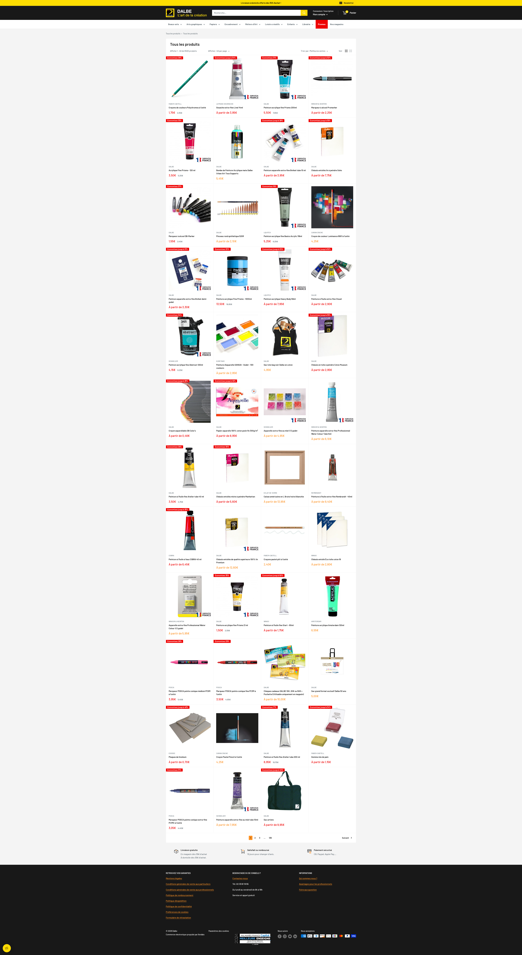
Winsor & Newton (319, 104)
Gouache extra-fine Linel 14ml (229, 107)
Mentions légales (174, 878)
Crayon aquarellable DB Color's (182, 430)
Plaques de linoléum (177, 757)
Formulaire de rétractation (178, 917)
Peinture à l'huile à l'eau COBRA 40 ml (185, 559)
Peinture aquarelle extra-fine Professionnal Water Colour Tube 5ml (330, 432)
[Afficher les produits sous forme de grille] (346, 51)
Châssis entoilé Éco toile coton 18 (326, 559)
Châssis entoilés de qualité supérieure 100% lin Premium (237, 561)
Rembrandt (316, 493)
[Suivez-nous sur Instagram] (285, 936)
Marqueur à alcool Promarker (324, 107)
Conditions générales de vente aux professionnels (190, 889)
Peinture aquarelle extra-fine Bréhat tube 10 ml (285, 170)
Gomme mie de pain (319, 757)
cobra (171, 555)
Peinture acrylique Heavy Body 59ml (280, 299)
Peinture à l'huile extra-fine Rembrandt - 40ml (331, 496)
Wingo (314, 555)
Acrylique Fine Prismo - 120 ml (182, 170)
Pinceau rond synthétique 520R (230, 236)
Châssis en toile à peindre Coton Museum (329, 365)
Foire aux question (308, 889)
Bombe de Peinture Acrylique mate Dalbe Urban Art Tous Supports (234, 172)
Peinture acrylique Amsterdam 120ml (327, 625)
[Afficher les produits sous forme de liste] (350, 51)
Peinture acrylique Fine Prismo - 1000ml (234, 299)
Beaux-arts (173, 24)
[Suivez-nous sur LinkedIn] (295, 936)
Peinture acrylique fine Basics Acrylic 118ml (283, 236)
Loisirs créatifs (272, 24)
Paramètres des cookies (219, 931)
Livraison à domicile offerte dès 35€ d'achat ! (261, 3)
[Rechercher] (304, 13)
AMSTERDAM (316, 621)
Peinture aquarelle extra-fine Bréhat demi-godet (188, 300)
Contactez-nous (240, 878)
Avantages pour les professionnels (315, 884)
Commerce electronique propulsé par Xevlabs (185, 934)
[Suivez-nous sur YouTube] (290, 936)
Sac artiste (269, 819)
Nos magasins (336, 24)
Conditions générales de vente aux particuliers (188, 884)
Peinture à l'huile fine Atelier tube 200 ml (282, 757)
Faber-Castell (175, 104)
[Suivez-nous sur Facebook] (280, 936)
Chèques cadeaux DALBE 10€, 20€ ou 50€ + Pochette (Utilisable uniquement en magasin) (284, 692)
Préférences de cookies (177, 912)
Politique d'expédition (176, 900)
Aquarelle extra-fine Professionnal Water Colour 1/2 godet (187, 627)
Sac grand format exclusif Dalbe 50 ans (328, 691)
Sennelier (173, 361)
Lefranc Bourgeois (224, 104)
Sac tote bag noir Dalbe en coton (278, 365)
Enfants (291, 24)
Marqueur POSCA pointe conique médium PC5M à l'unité (189, 692)
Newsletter (349, 3)
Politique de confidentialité (179, 906)
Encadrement (231, 24)
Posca (171, 687)
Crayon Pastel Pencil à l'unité (229, 757)
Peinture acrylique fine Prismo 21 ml (232, 625)
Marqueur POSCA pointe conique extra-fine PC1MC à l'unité (188, 821)
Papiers (213, 24)
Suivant (345, 838)
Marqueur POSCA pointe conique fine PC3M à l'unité (236, 692)
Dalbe (266, 104)
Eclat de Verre (270, 493)
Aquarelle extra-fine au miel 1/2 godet (280, 430)
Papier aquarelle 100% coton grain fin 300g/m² (237, 430)
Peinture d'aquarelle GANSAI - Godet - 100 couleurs (234, 366)
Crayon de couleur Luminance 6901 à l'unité (330, 236)
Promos (321, 24)
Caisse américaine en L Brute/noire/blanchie (284, 496)
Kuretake (220, 361)
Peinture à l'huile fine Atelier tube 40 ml (186, 496)
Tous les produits (173, 33)
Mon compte (319, 14)
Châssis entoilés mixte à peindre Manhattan (235, 496)
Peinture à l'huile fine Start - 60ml (279, 625)
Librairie (306, 24)
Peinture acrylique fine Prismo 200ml (280, 107)
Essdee (172, 753)
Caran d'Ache (317, 232)
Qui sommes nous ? (308, 878)
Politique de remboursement (179, 895)
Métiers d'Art (251, 24)
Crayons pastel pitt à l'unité (276, 559)
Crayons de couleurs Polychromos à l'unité (187, 107)
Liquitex (267, 232)
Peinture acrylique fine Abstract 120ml (186, 365)
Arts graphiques (194, 24)
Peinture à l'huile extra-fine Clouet (326, 299)
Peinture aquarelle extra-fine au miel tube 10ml (237, 819)
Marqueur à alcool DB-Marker (182, 236)
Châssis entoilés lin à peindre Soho (326, 170)
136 (270, 838)
